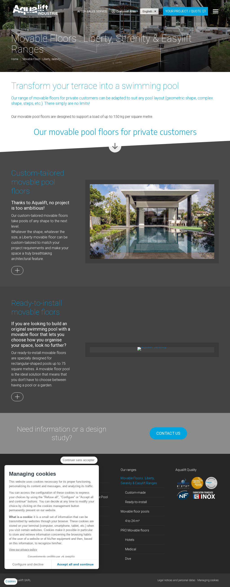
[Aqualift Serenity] (151, 349)
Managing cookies (208, 580)
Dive (128, 558)
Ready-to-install (136, 502)
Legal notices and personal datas (176, 580)
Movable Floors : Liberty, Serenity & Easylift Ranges (139, 480)
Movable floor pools (135, 511)
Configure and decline (28, 564)
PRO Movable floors (135, 530)
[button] (10, 581)
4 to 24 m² (132, 521)
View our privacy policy (23, 549)
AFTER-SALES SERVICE (92, 11)
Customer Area (126, 11)
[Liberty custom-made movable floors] (17, 270)
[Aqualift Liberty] (152, 221)
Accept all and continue (75, 564)
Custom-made (135, 492)
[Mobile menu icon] (215, 11)
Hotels (129, 540)
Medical (130, 549)
